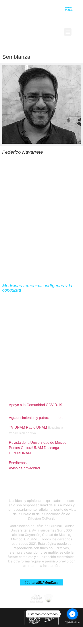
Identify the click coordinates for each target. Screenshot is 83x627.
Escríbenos (18, 463)
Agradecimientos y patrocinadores (35, 418)
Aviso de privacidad (24, 468)
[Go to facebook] (72, 613)
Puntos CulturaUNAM (26, 448)
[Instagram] (47, 32)
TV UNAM (17, 427)
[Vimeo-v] (54, 32)
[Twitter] (39, 32)
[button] (67, 32)
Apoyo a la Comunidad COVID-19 (35, 405)
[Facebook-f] (32, 32)
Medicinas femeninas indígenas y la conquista (37, 287)
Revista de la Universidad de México (37, 442)
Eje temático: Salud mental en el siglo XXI (30, 296)
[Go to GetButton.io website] (72, 622)
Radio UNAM (36, 427)
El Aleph (8, 32)
